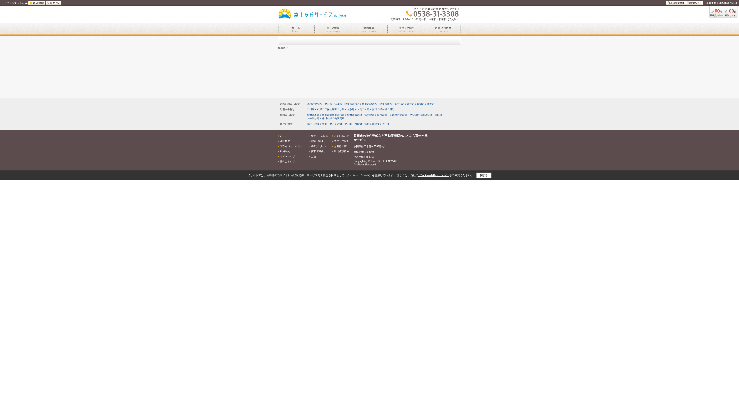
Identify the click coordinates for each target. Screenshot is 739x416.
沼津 (339, 123)
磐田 (331, 123)
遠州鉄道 (382, 114)
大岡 (359, 109)
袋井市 (431, 103)
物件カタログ (287, 161)
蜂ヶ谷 (383, 109)
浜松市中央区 (314, 103)
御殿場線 (369, 114)
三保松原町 (330, 109)
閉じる (484, 175)
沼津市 (338, 103)
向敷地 (350, 109)
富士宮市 (400, 103)
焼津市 (421, 103)
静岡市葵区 (386, 103)
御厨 (367, 123)
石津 (319, 109)
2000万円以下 (318, 146)
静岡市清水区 (351, 103)
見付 (374, 109)
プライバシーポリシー (292, 146)
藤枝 (309, 123)
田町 (392, 109)
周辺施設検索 (341, 151)
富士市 (411, 103)
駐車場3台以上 (319, 151)
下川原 (310, 109)
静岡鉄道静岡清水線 (333, 114)
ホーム (284, 136)
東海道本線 (313, 114)
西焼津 (358, 123)
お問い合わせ (341, 136)
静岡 (316, 123)
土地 (313, 156)
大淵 (367, 109)
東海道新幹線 (354, 114)
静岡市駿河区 (369, 103)
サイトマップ (287, 156)
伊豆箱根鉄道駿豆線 (421, 114)
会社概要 (285, 141)
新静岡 (376, 123)
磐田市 (328, 103)
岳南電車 (339, 118)
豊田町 (348, 123)
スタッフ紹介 (341, 141)
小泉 (341, 109)
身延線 (438, 114)
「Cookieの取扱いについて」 (433, 175)
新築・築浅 (317, 141)
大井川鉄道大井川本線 (319, 118)
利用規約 (285, 151)
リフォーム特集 (319, 136)
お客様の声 (340, 146)
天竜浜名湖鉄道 (398, 114)
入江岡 (386, 123)
